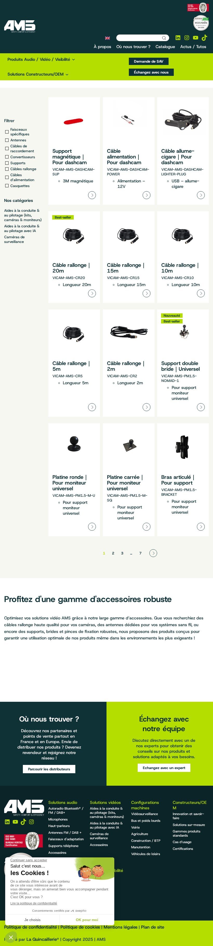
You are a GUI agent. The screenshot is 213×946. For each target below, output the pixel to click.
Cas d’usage (182, 842)
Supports (17, 163)
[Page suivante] (153, 553)
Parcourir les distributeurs (49, 769)
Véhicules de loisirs (145, 854)
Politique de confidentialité (30, 927)
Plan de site (152, 927)
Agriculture (139, 834)
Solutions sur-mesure (189, 825)
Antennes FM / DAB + (65, 832)
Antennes (18, 140)
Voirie (135, 827)
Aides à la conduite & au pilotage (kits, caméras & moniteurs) (23, 215)
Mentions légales (120, 927)
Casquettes (20, 185)
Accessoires (57, 852)
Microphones (58, 819)
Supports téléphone (63, 846)
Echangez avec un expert (164, 767)
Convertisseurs (22, 157)
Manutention (140, 847)
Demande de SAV (148, 61)
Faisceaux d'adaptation (66, 839)
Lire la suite (74, 151)
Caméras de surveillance (14, 239)
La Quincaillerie (41, 939)
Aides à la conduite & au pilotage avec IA (21, 228)
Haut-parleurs (59, 826)
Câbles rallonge (23, 169)
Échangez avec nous (151, 72)
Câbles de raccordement (22, 148)
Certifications (183, 848)
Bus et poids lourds (145, 820)
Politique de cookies (80, 927)
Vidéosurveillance (144, 814)
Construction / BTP (146, 840)
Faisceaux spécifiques (19, 131)
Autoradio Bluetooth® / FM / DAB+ (65, 810)
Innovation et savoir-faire (188, 816)
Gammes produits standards (186, 833)
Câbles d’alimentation (22, 177)
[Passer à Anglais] (107, 38)
